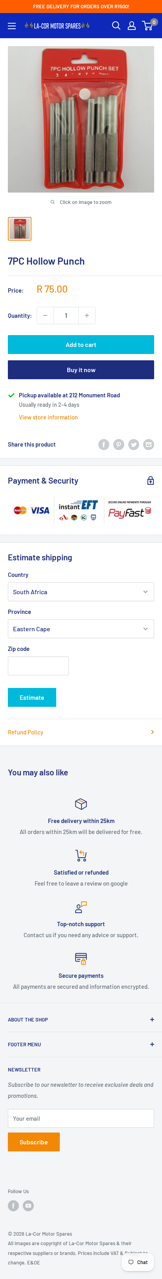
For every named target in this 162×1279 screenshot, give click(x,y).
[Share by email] (148, 444)
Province (19, 611)
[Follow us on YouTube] (28, 1205)
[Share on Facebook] (103, 444)
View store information (48, 417)
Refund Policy (25, 732)
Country (18, 574)
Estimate (32, 697)
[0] (148, 25)
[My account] (132, 25)
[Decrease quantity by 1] (45, 315)
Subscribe (34, 1142)
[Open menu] (12, 26)
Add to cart (81, 344)
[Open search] (116, 25)
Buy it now (81, 369)
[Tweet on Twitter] (133, 444)
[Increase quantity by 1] (87, 315)
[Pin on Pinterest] (118, 444)
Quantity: (20, 315)
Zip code (18, 648)
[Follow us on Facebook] (13, 1205)
